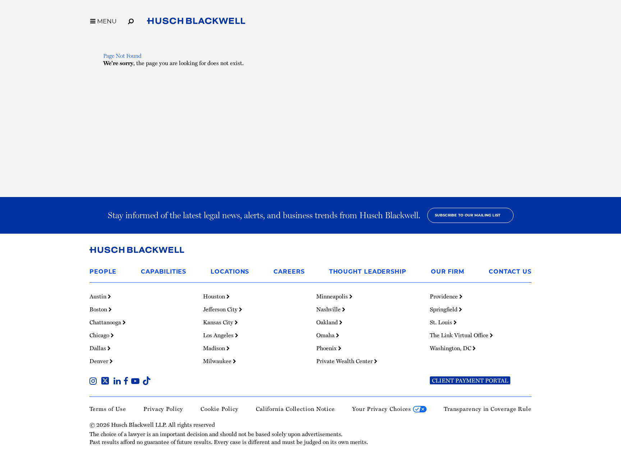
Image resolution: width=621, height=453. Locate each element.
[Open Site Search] (131, 20)
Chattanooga (106, 322)
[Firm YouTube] (136, 382)
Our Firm (447, 271)
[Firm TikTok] (146, 382)
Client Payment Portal (470, 380)
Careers (288, 271)
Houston (214, 296)
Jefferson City (221, 309)
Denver (99, 361)
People (102, 271)
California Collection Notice (295, 408)
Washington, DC (451, 348)
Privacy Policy (163, 408)
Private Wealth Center (345, 361)
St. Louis (442, 322)
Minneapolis (332, 296)
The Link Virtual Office (460, 335)
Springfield (444, 309)
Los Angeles (219, 335)
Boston (99, 309)
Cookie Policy (220, 408)
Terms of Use (107, 408)
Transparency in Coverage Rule (488, 408)
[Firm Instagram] (94, 382)
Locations (230, 271)
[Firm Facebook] (127, 382)
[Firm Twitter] (107, 382)
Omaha (326, 335)
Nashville (329, 309)
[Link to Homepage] (196, 22)
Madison (214, 348)
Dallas (98, 348)
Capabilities (163, 271)
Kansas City (219, 322)
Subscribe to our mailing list (468, 215)
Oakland (327, 322)
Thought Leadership (367, 271)
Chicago (100, 335)
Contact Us (510, 271)
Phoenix (327, 348)
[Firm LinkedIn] (119, 382)
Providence (444, 296)
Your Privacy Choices (382, 408)
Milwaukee (218, 361)
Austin (98, 296)
